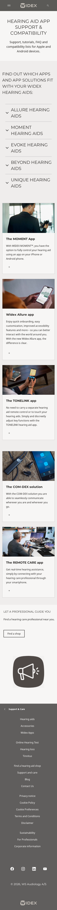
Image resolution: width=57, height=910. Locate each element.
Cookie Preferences (27, 809)
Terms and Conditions (27, 816)
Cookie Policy (27, 802)
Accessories (27, 726)
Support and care (27, 772)
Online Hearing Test (27, 742)
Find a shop (14, 633)
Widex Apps (27, 732)
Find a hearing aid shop (27, 766)
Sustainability (27, 832)
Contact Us (27, 786)
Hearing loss (27, 749)
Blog (27, 779)
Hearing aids (27, 719)
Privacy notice (27, 796)
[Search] (48, 5)
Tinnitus (27, 756)
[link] (28, 238)
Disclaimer (27, 823)
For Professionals (27, 839)
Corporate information (27, 846)
